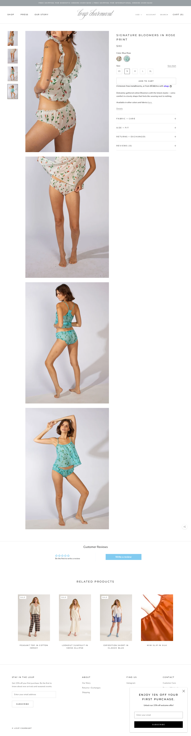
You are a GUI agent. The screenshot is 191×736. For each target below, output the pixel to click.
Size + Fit (122, 128)
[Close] (183, 691)
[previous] (9, 620)
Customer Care (169, 683)
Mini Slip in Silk (157, 645)
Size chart (172, 66)
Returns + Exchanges (131, 136)
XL (150, 71)
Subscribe (158, 725)
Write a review (123, 557)
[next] (181, 620)
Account (151, 15)
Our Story (42, 14)
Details (119, 108)
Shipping (86, 692)
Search (164, 15)
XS (119, 71)
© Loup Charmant (22, 728)
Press (24, 14)
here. (150, 102)
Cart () (178, 14)
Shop (10, 14)
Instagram (131, 683)
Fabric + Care (125, 118)
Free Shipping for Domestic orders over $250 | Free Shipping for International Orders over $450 (96, 3)
